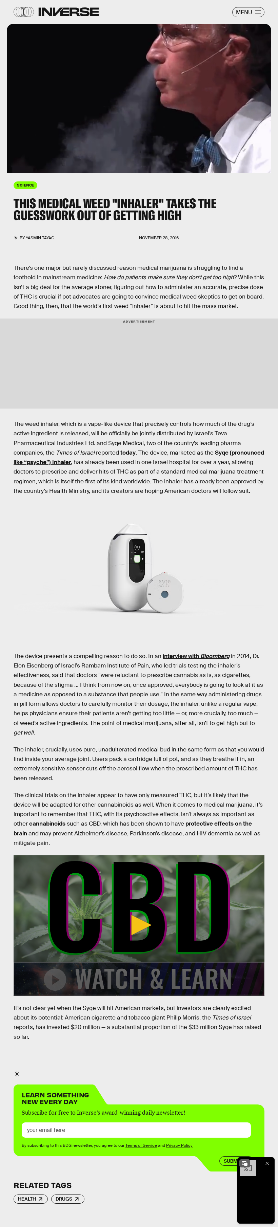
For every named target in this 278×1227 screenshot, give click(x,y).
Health (27, 1199)
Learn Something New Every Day (55, 1097)
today (128, 452)
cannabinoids (47, 823)
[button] (139, 925)
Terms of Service (141, 1145)
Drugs (64, 1199)
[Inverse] (68, 11)
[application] (139, 925)
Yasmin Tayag (40, 238)
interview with (196, 656)
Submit (233, 1161)
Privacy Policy (179, 1145)
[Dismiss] (267, 1163)
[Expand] (244, 1163)
